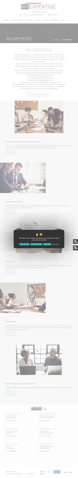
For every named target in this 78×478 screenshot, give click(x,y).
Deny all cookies (36, 244)
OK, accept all (25, 244)
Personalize (47, 244)
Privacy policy (55, 244)
